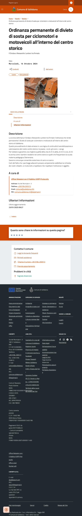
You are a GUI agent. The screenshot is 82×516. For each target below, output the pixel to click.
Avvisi (61, 306)
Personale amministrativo (15, 318)
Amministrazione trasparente (49, 353)
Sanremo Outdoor (31, 375)
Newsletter (62, 342)
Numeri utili (12, 466)
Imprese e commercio (49, 303)
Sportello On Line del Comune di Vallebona (33, 341)
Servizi (32, 505)
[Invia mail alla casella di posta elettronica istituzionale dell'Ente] (16, 367)
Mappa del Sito (63, 505)
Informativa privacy (48, 340)
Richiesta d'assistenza (49, 371)
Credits (46, 505)
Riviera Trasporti (31, 359)
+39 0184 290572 (15, 355)
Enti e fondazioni (14, 310)
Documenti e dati (14, 306)
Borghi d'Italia (30, 365)
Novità (17, 18)
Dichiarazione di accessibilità (49, 348)
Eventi (61, 323)
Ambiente (29, 303)
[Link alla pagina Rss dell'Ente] (71, 339)
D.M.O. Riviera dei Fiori (33, 370)
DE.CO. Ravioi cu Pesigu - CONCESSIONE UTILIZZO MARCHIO (32, 381)
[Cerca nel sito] (70, 9)
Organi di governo (14, 313)
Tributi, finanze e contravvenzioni (49, 314)
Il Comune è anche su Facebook (33, 354)
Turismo (44, 319)
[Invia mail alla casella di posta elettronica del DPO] (14, 480)
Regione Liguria (13, 3)
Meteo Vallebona (31, 362)
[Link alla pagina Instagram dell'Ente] (64, 339)
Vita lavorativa (47, 322)
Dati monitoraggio (15, 505)
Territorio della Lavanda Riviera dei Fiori (32, 390)
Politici (11, 322)
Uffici (10, 326)
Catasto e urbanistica (33, 316)
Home (11, 18)
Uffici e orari (13, 463)
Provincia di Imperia (32, 349)
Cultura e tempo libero (32, 321)
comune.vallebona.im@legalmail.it (27, 192)
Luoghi (61, 320)
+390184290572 (24, 186)
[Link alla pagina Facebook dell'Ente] (60, 339)
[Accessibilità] (6, 509)
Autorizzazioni (30, 313)
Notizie (24, 18)
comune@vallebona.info (25, 189)
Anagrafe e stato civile (33, 308)
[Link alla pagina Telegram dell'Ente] (67, 339)
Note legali (45, 343)
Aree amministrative (15, 303)
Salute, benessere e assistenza (49, 308)
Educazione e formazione (33, 327)
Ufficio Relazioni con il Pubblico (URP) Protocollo (30, 179)
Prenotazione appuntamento (49, 366)
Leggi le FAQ (46, 357)
